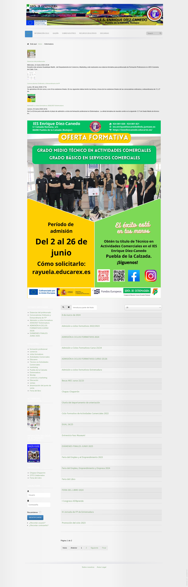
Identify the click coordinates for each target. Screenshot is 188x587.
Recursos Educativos (88, 33)
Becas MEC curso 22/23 (73, 380)
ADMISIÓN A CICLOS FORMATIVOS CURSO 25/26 (84, 358)
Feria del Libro (68, 479)
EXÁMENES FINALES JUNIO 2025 (77, 446)
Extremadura (35, 372)
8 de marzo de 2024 (71, 315)
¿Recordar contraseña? (38, 525)
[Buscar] (63, 307)
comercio (33, 352)
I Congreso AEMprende (73, 501)
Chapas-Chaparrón (70, 391)
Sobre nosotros (69, 33)
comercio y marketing (38, 378)
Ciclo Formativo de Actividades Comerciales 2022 (85, 413)
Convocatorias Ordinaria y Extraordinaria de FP (43, 83)
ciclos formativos (36, 354)
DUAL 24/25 (67, 424)
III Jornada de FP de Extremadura (78, 512)
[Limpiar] (69, 307)
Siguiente (94, 548)
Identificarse (35, 517)
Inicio (29, 33)
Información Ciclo (41, 33)
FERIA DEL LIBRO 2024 (72, 490)
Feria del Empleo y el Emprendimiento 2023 (82, 457)
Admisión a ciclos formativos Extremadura (82, 369)
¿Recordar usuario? (37, 523)
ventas (32, 383)
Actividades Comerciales (40, 357)
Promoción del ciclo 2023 (74, 522)
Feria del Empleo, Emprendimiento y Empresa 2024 (86, 468)
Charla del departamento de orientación (81, 402)
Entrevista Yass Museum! (73, 435)
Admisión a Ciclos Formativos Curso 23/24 (82, 347)
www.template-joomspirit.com (186, 577)
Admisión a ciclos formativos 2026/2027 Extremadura (45, 105)
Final (104, 548)
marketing (34, 367)
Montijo (33, 375)
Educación (34, 380)
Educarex (33, 359)
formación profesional (38, 349)
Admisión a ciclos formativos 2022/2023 (81, 326)
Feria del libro (35, 391)
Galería (56, 33)
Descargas (104, 33)
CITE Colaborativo (37, 475)
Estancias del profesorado (36, 61)
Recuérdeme (32, 512)
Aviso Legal (101, 567)
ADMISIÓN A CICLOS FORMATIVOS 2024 (80, 337)
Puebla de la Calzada (38, 370)
